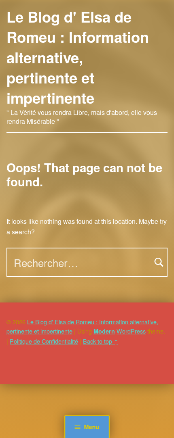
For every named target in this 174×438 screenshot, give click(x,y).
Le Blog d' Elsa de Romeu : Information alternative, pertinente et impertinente (77, 57)
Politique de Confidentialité (44, 341)
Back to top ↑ (100, 341)
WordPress (131, 331)
